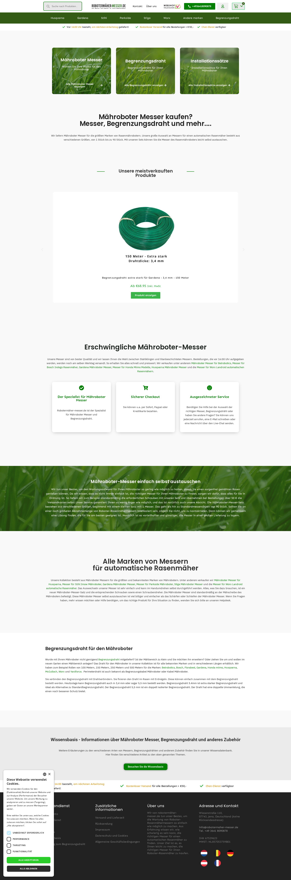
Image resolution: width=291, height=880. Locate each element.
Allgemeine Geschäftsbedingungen (117, 842)
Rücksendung (103, 824)
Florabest (190, 667)
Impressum (102, 829)
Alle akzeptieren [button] (29, 860)
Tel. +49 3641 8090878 (213, 830)
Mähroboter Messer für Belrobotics (211, 363)
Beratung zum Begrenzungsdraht (64, 844)
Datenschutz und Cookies (111, 836)
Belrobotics (168, 667)
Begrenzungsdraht (145, 61)
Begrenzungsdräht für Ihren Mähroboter (145, 69)
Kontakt (137, 6)
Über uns (151, 6)
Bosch (179, 667)
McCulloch (51, 671)
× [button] (49, 774)
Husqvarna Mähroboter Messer (169, 367)
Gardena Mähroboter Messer (95, 367)
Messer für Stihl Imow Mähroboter (81, 584)
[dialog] (28, 823)
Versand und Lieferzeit (109, 818)
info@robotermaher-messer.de (218, 827)
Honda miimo (215, 667)
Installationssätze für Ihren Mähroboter (209, 69)
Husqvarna (230, 667)
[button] (42, 250)
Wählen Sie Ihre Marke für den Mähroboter (81, 68)
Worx (61, 671)
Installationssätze (209, 61)
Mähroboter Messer (81, 60)
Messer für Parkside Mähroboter (154, 584)
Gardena (201, 667)
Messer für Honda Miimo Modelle (131, 367)
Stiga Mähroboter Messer (188, 584)
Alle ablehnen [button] (28, 868)
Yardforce (76, 671)
